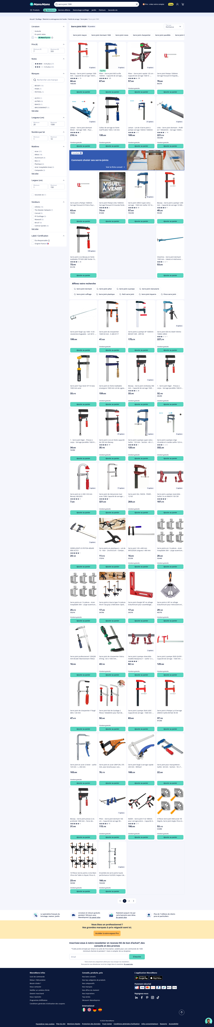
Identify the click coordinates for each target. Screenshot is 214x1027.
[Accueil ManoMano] (40, 4)
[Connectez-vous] (177, 4)
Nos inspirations (88, 993)
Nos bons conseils (89, 977)
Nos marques (87, 987)
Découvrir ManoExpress (91, 1000)
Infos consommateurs (149, 1024)
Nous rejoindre (35, 997)
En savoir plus (128, 964)
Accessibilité (173, 1024)
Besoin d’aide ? (35, 983)
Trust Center (107, 1024)
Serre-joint (84, 19)
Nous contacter (35, 987)
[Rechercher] (56, 4)
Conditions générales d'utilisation (127, 1024)
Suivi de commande (37, 977)
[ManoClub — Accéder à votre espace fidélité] (170, 4)
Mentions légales (73, 1024)
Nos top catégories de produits (93, 980)
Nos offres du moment (90, 990)
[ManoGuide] (208, 1021)
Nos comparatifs (88, 983)
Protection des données (91, 1024)
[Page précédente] (120, 901)
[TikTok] (158, 997)
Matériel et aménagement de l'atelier (55, 19)
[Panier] (182, 4)
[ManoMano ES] (100, 1010)
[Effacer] (136, 4)
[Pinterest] (147, 997)
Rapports (163, 1024)
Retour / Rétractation (37, 980)
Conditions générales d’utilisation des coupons (47, 1004)
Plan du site (60, 1024)
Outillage (39, 19)
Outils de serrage (73, 19)
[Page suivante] (133, 901)
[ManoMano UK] (89, 1010)
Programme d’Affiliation (38, 1000)
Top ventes (86, 997)
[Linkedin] (136, 997)
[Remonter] (181, 1012)
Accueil (32, 19)
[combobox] (173, 26)
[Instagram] (152, 997)
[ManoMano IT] (84, 1010)
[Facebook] (142, 997)
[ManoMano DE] (94, 1010)
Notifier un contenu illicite (39, 990)
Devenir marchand (37, 993)
